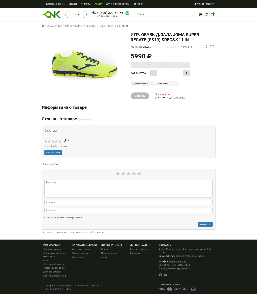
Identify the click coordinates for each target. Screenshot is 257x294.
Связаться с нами (81, 249)
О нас (46, 260)
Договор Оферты (52, 271)
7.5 (149, 65)
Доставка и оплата (55, 4)
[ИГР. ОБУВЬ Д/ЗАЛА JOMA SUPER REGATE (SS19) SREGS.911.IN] (84, 65)
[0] (212, 15)
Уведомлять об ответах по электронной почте (65, 218)
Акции (104, 257)
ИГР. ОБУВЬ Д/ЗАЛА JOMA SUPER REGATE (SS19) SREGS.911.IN (96, 26)
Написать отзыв (54, 153)
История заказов (138, 249)
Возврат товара (80, 253)
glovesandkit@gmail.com (174, 268)
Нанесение (138, 4)
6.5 (134, 65)
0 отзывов (186, 47)
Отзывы (73, 4)
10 (186, 65)
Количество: (139, 73)
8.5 (164, 65)
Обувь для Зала (54, 26)
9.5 (178, 65)
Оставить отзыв (205, 224)
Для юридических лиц (117, 4)
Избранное (135, 253)
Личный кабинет (140, 244)
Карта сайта (78, 257)
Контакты (86, 4)
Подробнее (179, 97)
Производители (109, 253)
